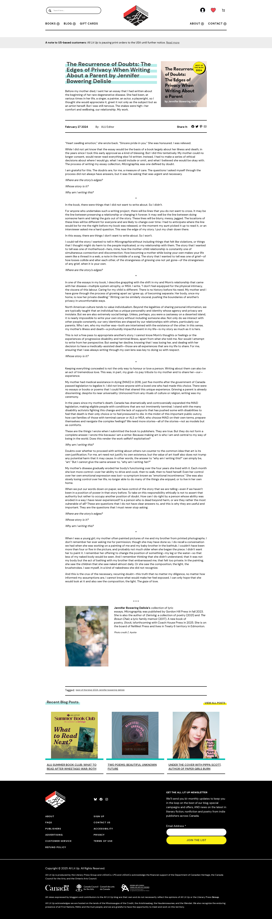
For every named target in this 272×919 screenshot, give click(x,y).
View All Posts (215, 703)
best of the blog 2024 (87, 689)
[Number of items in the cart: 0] (223, 11)
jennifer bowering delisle (112, 689)
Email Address (176, 826)
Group (215, 897)
